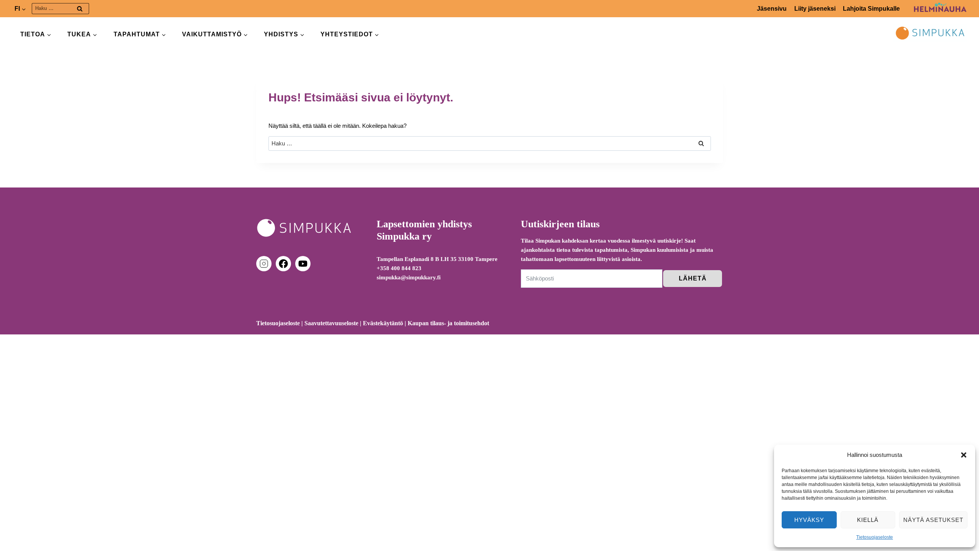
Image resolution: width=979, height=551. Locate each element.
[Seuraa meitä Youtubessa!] (303, 263)
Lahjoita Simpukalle (871, 8)
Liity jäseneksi (815, 8)
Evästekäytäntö (383, 323)
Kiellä (867, 520)
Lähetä (693, 278)
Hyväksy (809, 520)
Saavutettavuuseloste (331, 323)
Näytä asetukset (933, 520)
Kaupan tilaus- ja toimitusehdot (448, 323)
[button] (964, 455)
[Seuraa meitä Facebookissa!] (285, 263)
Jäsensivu (772, 8)
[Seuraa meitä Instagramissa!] (265, 263)
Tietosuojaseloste (874, 537)
